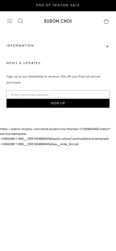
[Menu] (9, 21)
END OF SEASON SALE (58, 5)
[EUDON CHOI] (58, 20)
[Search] (20, 21)
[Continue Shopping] (106, 21)
